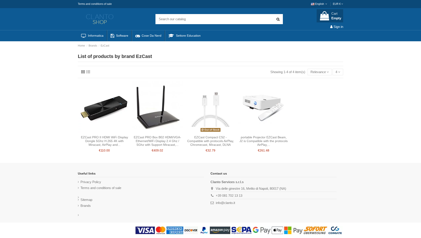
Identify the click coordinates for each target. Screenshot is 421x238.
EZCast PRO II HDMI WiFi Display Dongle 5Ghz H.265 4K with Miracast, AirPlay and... (104, 140)
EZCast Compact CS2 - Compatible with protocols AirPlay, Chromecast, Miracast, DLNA (210, 140)
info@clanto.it (225, 203)
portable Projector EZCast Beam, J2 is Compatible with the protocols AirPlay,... (263, 140)
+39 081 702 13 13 (229, 195)
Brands (85, 205)
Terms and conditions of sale (95, 3)
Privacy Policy (90, 182)
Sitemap (86, 200)
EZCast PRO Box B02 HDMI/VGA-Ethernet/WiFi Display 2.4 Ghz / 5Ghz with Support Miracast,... (157, 140)
